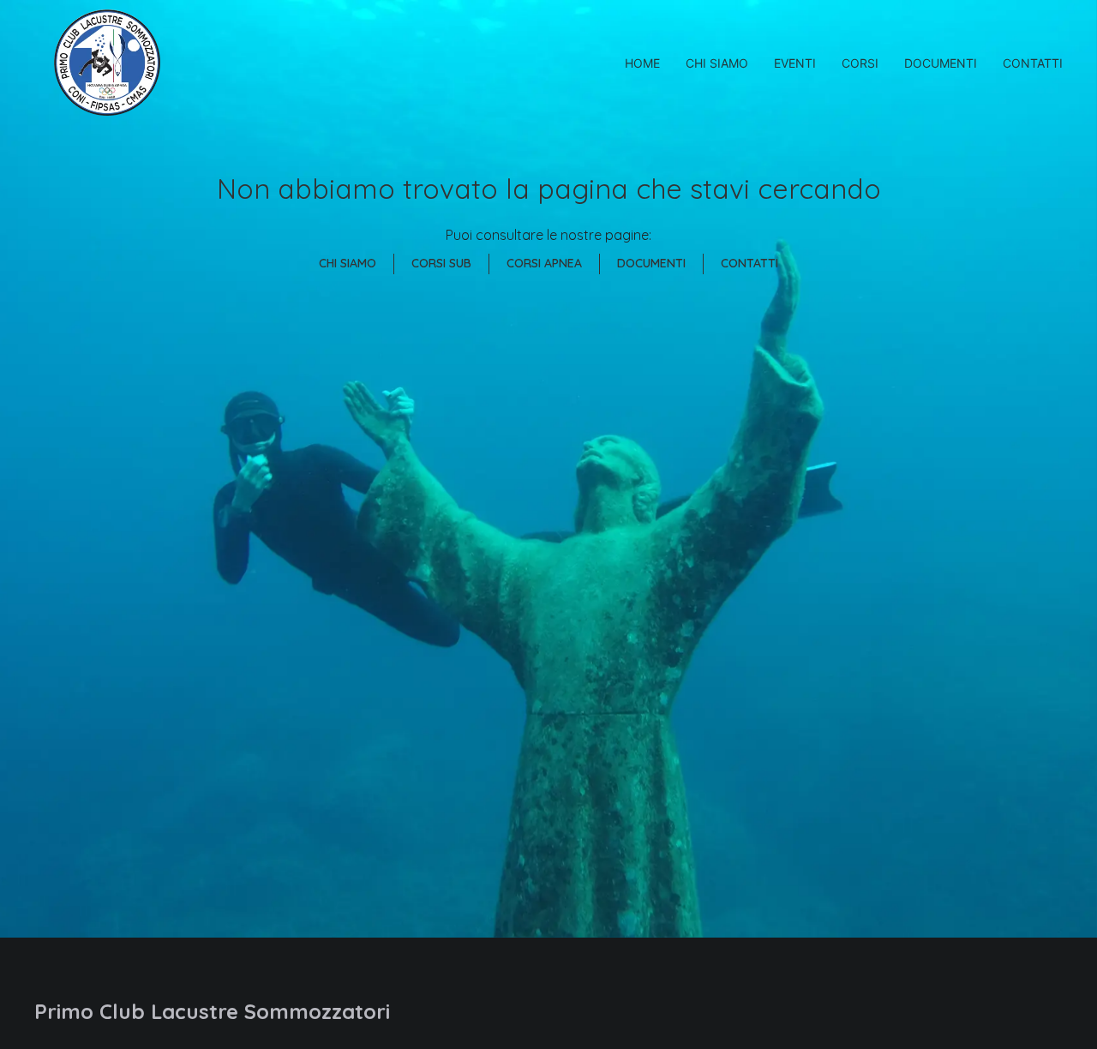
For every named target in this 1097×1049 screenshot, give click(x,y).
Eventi (795, 63)
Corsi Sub (441, 263)
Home (642, 63)
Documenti (940, 63)
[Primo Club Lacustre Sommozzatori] (107, 62)
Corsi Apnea (544, 263)
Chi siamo (717, 63)
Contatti (1033, 63)
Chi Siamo (347, 263)
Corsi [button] (860, 63)
